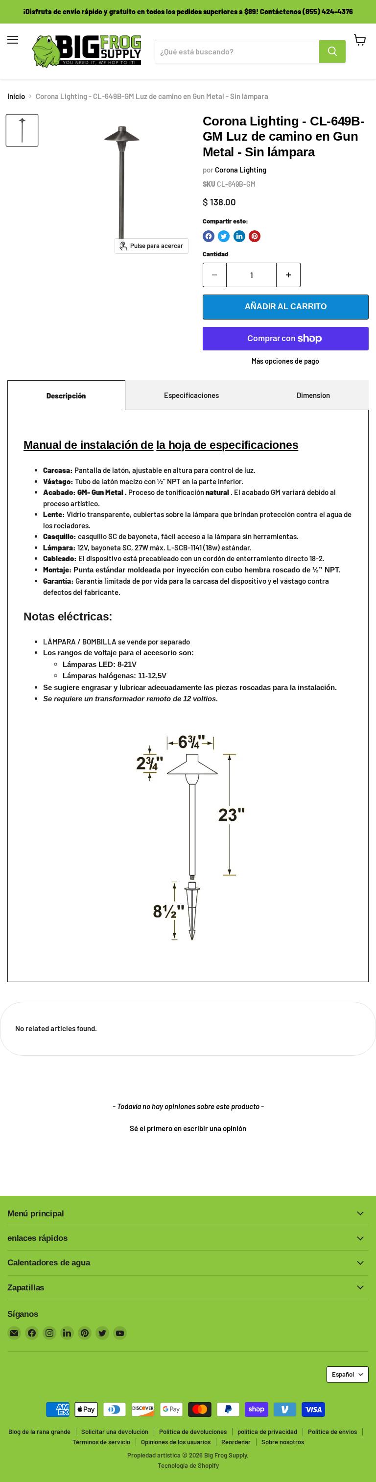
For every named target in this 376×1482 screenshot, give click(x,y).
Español (343, 1374)
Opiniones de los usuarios (176, 1442)
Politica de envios (332, 1431)
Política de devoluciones (193, 1431)
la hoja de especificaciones (227, 445)
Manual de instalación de (89, 445)
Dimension (313, 395)
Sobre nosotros (282, 1442)
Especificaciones (191, 395)
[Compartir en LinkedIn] (239, 236)
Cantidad (216, 254)
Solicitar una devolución (114, 1431)
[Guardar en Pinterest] (254, 236)
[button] (188, 1127)
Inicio (16, 96)
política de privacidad (267, 1431)
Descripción (66, 395)
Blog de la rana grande (39, 1431)
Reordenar (236, 1442)
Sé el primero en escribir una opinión (188, 1128)
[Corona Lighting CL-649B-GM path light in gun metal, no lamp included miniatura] (22, 130)
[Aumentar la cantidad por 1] (289, 275)
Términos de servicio (101, 1442)
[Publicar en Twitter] (224, 236)
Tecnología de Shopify (188, 1465)
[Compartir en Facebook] (208, 236)
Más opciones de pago (285, 361)
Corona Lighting (240, 169)
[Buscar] (332, 51)
